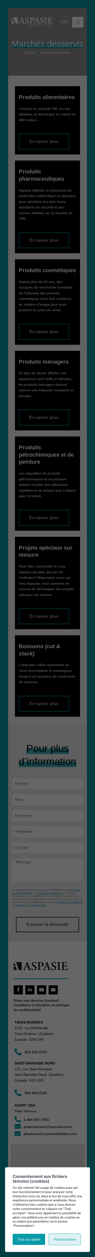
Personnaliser (65, 1239)
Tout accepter (29, 1239)
